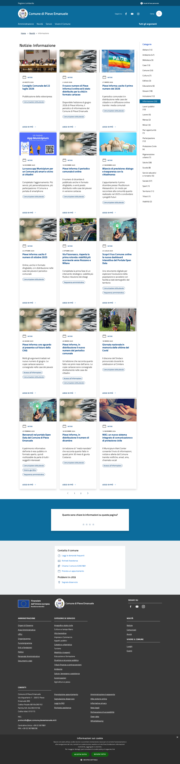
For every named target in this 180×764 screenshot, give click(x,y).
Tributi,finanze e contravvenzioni (68, 664)
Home (23, 33)
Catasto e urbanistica (63, 644)
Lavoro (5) (147, 114)
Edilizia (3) (147, 80)
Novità (32, 33)
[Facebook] (125, 13)
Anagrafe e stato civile (63, 625)
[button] (90, 760)
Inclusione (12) (149, 96)
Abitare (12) (147, 49)
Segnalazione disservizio (64, 698)
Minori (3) (146, 124)
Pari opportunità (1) (149, 131)
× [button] (177, 737)
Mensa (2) (147, 119)
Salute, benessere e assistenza (67, 673)
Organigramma (24, 638)
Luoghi (129, 646)
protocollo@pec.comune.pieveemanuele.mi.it (37, 720)
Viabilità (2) (147, 201)
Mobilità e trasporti (62, 652)
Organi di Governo (25, 625)
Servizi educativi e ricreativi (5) (149, 174)
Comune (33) (148, 70)
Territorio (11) (148, 191)
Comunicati (131, 629)
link (113, 749)
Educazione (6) (149, 85)
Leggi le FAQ (59, 703)
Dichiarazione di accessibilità (102, 712)
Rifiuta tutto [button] (100, 754)
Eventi (129, 650)
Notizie (30, 77)
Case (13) (146, 65)
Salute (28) (147, 162)
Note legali (94, 707)
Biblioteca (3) (148, 60)
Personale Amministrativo (29, 656)
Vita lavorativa (60, 633)
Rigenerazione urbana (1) (148, 156)
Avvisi (129, 634)
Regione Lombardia (26, 3)
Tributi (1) (146, 196)
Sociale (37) (147, 180)
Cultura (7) (147, 75)
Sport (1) (146, 186)
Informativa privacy (98, 703)
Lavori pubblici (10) (149, 108)
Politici (21, 651)
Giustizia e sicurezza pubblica (66, 660)
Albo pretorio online (98, 698)
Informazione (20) (150, 101)
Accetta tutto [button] (80, 754)
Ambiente (58, 669)
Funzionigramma (25, 643)
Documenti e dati (25, 660)
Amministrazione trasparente (102, 694)
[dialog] (90, 749)
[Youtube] (131, 13)
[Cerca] (159, 14)
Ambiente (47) (148, 54)
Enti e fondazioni (25, 647)
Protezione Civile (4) (149, 148)
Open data (94, 716)
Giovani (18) (147, 91)
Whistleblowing (96, 720)
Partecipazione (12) (149, 140)
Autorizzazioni (60, 677)
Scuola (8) (147, 167)
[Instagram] (137, 13)
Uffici (20, 634)
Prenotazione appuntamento (66, 694)
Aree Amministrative (26, 629)
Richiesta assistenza (62, 707)
